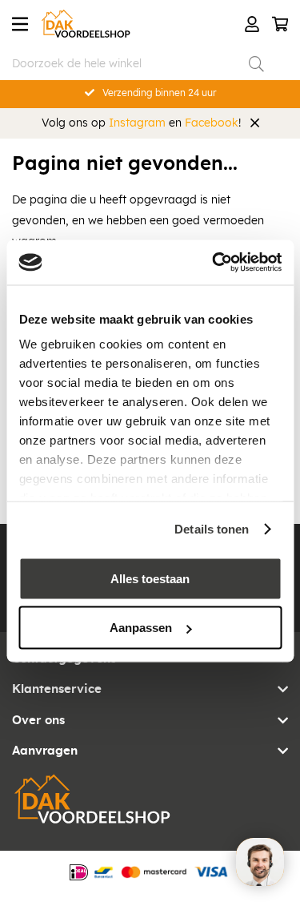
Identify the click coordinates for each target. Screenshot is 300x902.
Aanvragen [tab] (45, 751)
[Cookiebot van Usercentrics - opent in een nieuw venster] (214, 262)
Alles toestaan (150, 578)
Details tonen (211, 529)
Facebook (211, 123)
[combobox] (138, 64)
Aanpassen (141, 627)
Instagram (137, 123)
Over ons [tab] (38, 721)
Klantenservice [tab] (57, 689)
